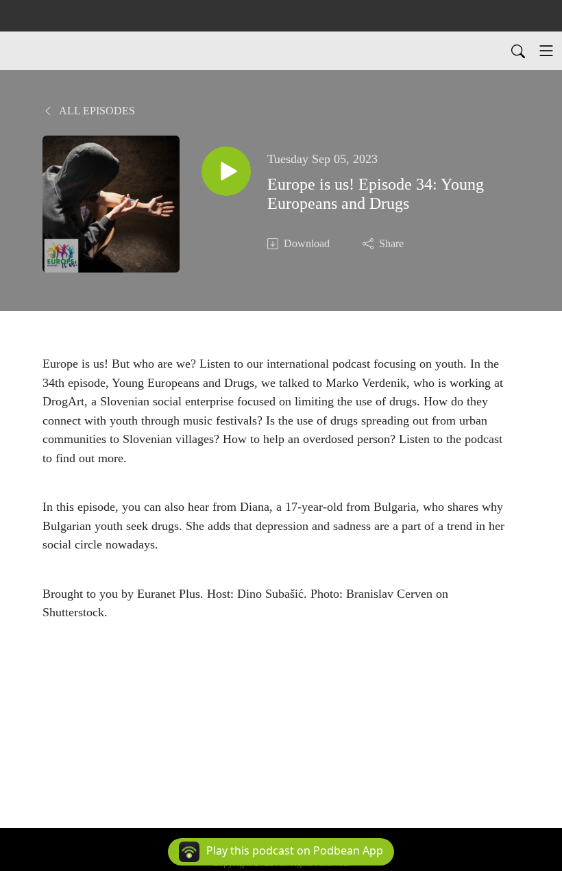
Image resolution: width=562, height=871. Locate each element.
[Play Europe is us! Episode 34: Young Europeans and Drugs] (226, 171)
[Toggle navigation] (546, 51)
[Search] (518, 50)
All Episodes (96, 110)
